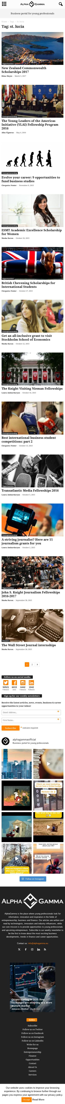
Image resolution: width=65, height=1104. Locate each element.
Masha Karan (7, 238)
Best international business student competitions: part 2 (29, 440)
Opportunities (8, 64)
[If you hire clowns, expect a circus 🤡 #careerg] (48, 796)
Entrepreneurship (9, 116)
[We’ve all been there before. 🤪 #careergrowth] (17, 859)
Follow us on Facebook (32, 1033)
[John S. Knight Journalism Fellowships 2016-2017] (32, 572)
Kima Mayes (7, 76)
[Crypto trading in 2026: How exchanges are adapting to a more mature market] (32, 989)
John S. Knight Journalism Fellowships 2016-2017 (31, 594)
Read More (38, 1099)
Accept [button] (26, 1100)
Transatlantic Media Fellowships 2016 (30, 490)
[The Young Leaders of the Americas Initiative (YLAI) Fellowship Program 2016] (32, 101)
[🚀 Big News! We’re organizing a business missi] (17, 764)
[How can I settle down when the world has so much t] (48, 859)
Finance (5, 641)
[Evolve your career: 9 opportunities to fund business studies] (32, 157)
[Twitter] (20, 950)
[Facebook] (26, 950)
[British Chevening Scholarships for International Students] (32, 263)
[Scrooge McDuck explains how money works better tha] (17, 796)
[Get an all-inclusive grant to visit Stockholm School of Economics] (32, 316)
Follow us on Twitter (33, 1029)
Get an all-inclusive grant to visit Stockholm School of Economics (27, 338)
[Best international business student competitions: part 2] (32, 418)
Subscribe (32, 1025)
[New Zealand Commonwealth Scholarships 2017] (32, 48)
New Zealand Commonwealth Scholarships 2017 (24, 70)
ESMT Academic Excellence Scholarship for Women (32, 232)
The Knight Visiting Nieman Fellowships (32, 388)
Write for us (32, 1044)
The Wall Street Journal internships (29, 645)
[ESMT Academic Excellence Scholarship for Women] (32, 210)
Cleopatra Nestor (9, 185)
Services (33, 1074)
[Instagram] (33, 950)
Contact (32, 1063)
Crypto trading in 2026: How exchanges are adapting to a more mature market (32, 1002)
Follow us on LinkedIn (32, 1040)
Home (4, 21)
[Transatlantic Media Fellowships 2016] (32, 471)
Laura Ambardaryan (11, 393)
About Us (32, 1067)
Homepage (32, 1048)
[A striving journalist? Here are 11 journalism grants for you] (32, 520)
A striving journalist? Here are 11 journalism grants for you (27, 541)
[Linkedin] (39, 950)
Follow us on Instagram (32, 1037)
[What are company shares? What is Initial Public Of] (17, 827)
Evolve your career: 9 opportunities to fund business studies (31, 179)
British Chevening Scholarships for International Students (28, 285)
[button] (60, 4)
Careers (32, 1070)
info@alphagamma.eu (38, 943)
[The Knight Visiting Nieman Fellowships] (32, 369)
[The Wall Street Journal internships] (32, 625)
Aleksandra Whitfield (20, 1009)
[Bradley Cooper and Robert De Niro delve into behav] (48, 764)
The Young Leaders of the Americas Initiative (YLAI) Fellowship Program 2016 (30, 124)
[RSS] (45, 950)
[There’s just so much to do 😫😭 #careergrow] (48, 827)
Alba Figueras (8, 132)
